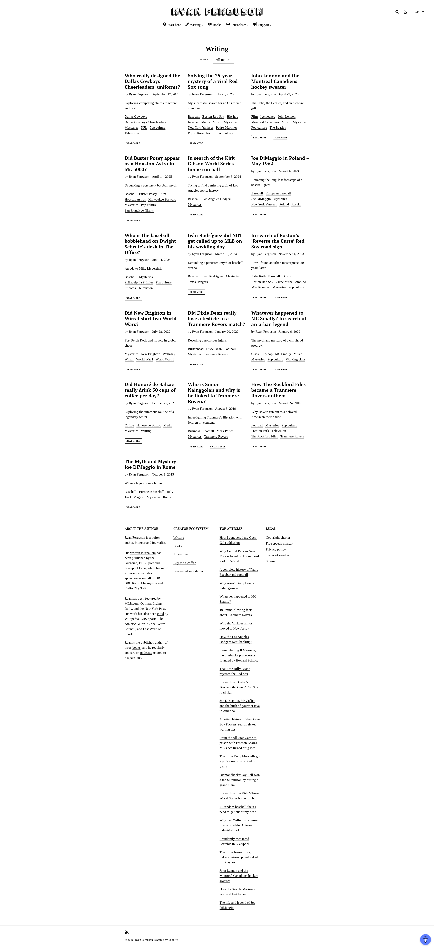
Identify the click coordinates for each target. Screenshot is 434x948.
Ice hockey (267, 116)
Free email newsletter (188, 571)
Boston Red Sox (213, 116)
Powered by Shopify (166, 939)
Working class (295, 359)
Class (255, 354)
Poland (284, 204)
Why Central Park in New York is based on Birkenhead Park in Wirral (239, 556)
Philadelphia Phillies (139, 282)
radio (164, 568)
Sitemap (271, 561)
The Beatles (278, 127)
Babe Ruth (258, 276)
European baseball (278, 193)
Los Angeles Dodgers (217, 199)
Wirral (129, 359)
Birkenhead (196, 349)
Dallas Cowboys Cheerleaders (145, 122)
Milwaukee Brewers (162, 199)
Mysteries (131, 127)
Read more (133, 143)
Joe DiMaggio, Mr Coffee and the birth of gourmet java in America (240, 706)
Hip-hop (232, 116)
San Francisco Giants (139, 210)
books (136, 647)
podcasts (146, 652)
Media (205, 122)
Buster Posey (148, 194)
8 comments (217, 447)
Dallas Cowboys (136, 116)
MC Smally (283, 354)
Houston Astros (135, 199)
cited (160, 613)
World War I (144, 359)
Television (132, 133)
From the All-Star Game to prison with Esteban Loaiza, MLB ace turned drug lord (239, 743)
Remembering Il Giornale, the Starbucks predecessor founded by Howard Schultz (239, 655)
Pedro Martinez (226, 127)
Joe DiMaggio (261, 199)
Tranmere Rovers (216, 354)
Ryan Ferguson (144, 939)
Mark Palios (225, 431)
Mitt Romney (260, 287)
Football (230, 349)
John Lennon (286, 116)
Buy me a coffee (184, 563)
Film (254, 116)
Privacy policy (276, 549)
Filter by (205, 59)
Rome (167, 497)
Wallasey (169, 354)
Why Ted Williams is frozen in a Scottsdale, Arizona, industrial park (239, 825)
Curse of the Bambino (291, 282)
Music (217, 122)
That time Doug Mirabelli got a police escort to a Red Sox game (240, 761)
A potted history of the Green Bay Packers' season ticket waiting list (240, 724)
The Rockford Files (264, 436)
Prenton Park (260, 431)
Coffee (129, 425)
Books (177, 546)
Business (194, 431)
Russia (296, 204)
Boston (287, 276)
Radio (210, 133)
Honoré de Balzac (148, 425)
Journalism (181, 554)
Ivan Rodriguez (212, 276)
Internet (193, 122)
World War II (165, 359)
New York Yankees (200, 127)
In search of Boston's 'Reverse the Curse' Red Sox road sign (239, 687)
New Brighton (150, 354)
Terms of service (277, 555)
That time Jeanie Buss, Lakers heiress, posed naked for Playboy (239, 857)
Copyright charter (278, 537)
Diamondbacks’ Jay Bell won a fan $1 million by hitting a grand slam (240, 780)
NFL (144, 127)
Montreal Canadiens (265, 122)
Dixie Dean (214, 349)
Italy (170, 491)
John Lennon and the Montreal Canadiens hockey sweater (239, 876)
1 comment (280, 138)
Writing (146, 431)
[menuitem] (171, 25)
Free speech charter (279, 543)
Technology (225, 133)
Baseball (194, 116)
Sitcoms (130, 288)
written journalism (143, 553)
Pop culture (157, 127)
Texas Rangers (198, 282)
